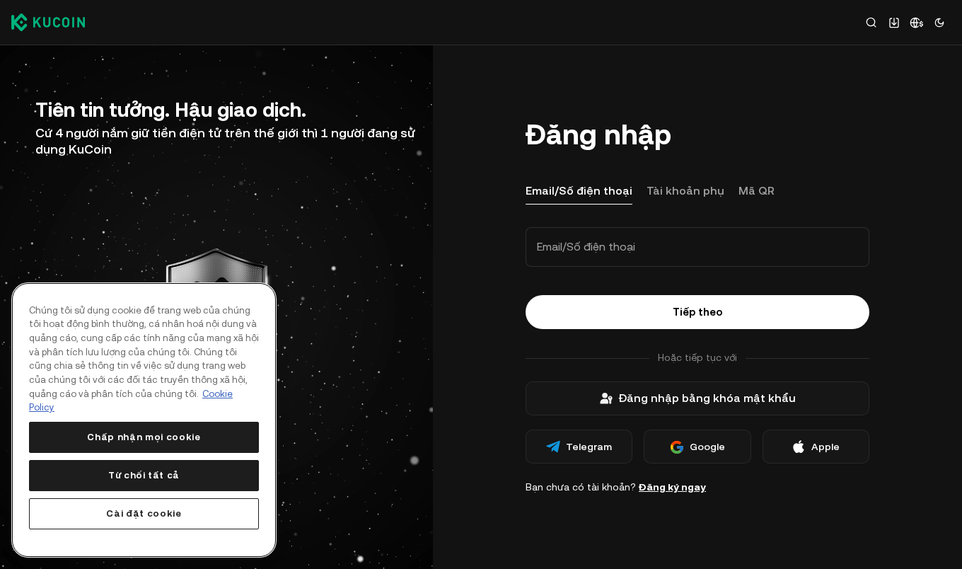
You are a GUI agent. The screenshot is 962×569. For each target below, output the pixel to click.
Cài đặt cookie (143, 513)
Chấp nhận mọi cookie (143, 437)
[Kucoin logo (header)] (48, 21)
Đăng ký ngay (672, 487)
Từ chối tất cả (144, 475)
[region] (144, 420)
